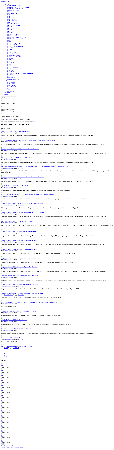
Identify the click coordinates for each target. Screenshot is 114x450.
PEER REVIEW (11, 52)
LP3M (9, 41)
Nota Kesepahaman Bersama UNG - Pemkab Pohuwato (16, 158)
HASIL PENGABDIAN (14, 20)
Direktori (6, 80)
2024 (2, 376)
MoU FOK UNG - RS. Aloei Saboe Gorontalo (13, 328)
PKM (8, 61)
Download (27, 131)
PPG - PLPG (10, 62)
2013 (2, 431)
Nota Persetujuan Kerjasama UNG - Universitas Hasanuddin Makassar (19, 177)
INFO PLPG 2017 (12, 32)
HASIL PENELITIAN (13, 19)
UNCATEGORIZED (13, 79)
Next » (6, 356)
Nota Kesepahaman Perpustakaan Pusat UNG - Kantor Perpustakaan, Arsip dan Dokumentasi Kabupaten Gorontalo (31, 166)
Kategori (6, 4)
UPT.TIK (3, 445)
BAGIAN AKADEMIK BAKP (15, 5)
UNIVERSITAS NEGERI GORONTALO (12, 447)
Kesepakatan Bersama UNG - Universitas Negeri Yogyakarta (17, 284)
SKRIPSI (9, 88)
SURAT (9, 76)
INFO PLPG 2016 (12, 31)
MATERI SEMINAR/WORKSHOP (17, 46)
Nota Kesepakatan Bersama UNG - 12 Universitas (14, 221)
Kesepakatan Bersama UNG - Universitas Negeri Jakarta (16, 240)
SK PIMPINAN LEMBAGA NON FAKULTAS (20, 73)
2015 (2, 421)
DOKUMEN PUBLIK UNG (15, 10)
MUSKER (10, 49)
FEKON (9, 14)
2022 (2, 386)
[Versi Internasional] (1, 99)
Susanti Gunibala (8, 132)
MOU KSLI (10, 47)
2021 (2, 391)
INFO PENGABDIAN (13, 25)
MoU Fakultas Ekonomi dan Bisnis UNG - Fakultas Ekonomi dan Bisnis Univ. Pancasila (24, 194)
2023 (2, 381)
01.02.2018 (21, 132)
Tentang (6, 94)
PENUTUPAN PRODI (13, 53)
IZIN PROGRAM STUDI (14, 34)
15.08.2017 (16, 348)
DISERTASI (10, 91)
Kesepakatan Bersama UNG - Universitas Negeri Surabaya (16, 249)
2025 (2, 371)
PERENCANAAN (12, 58)
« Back (6, 350)
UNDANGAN (11, 77)
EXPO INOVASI (12, 13)
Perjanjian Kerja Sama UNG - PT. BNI (11, 320)
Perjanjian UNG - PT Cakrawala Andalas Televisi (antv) (16, 311)
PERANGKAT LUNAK (14, 55)
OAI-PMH (7, 92)
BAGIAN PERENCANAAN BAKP (17, 8)
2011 (2, 441)
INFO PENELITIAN (13, 23)
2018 (2, 406)
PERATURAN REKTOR (14, 56)
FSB (8, 17)
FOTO (9, 16)
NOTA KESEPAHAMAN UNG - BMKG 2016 (14, 346)
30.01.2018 (21, 339)
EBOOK (9, 11)
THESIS (9, 89)
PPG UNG (10, 64)
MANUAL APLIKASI (13, 43)
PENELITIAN (11, 82)
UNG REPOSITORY (6, 1)
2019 (2, 401)
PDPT (9, 50)
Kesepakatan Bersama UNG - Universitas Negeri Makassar (16, 275)
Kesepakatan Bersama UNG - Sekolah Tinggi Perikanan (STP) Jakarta (19, 203)
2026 (2, 366)
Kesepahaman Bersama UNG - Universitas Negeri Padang (16, 267)
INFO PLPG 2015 (12, 29)
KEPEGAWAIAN (12, 35)
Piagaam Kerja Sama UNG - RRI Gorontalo (12, 131)
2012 (2, 436)
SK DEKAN (10, 71)
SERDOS (10, 70)
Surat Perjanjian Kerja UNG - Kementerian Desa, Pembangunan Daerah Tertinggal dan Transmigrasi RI (28, 302)
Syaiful (6, 348)
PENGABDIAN (11, 86)
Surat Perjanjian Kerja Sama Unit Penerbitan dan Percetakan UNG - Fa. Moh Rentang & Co (25, 140)
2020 (2, 396)
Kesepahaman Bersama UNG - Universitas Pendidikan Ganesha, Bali (19, 293)
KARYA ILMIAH (12, 85)
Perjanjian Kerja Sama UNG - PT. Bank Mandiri (14, 186)
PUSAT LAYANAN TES (14, 68)
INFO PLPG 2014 (12, 28)
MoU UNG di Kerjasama (7, 337)
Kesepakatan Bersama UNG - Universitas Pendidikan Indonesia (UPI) (19, 212)
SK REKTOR (11, 74)
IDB (8, 22)
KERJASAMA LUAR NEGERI (16, 38)
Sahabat (7, 119)
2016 (2, 416)
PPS (8, 65)
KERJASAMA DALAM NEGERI (16, 37)
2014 (2, 426)
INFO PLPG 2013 (12, 26)
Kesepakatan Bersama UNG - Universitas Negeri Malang (16, 231)
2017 (2, 411)
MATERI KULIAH (12, 44)
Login (33, 121)
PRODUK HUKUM (13, 67)
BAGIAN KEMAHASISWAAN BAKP (18, 7)
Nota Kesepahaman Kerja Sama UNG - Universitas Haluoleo (17, 149)
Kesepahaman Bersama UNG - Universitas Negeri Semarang (17, 258)
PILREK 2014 (11, 59)
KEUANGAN (11, 40)
